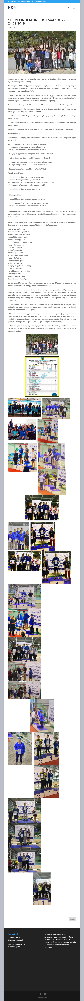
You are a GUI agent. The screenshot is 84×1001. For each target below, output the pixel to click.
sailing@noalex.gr (51, 937)
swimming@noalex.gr (65, 937)
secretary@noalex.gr (58, 934)
